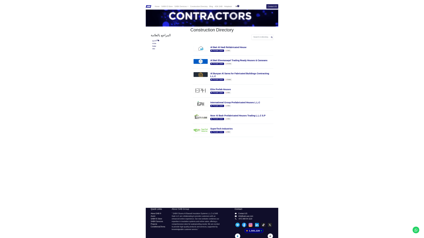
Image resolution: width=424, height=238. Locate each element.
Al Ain (154, 43)
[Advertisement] (212, 175)
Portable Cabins (218, 50)
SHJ (153, 48)
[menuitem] (157, 6)
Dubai (154, 46)
